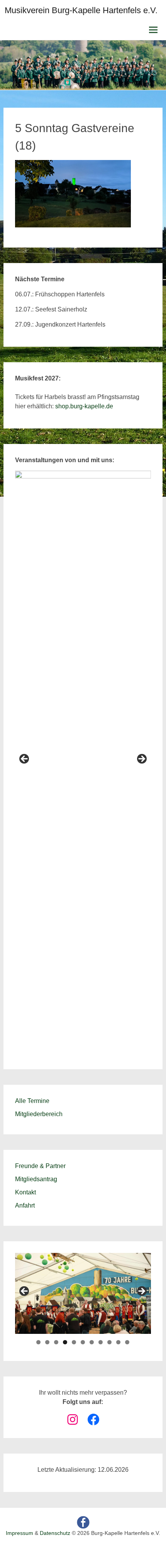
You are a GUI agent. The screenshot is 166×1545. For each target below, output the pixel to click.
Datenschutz (55, 1533)
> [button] (141, 759)
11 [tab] (127, 1342)
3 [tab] (56, 1342)
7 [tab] (92, 1342)
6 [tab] (83, 1342)
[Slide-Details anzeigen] (83, 761)
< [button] (24, 759)
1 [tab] (38, 1342)
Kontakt (25, 1192)
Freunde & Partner (40, 1166)
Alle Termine (32, 1101)
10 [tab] (118, 1342)
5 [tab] (74, 1342)
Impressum (19, 1533)
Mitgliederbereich (39, 1114)
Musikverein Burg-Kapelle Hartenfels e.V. (81, 10)
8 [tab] (100, 1342)
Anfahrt (25, 1205)
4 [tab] (65, 1342)
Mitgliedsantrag (36, 1179)
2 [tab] (47, 1342)
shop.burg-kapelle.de (84, 406)
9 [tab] (109, 1342)
